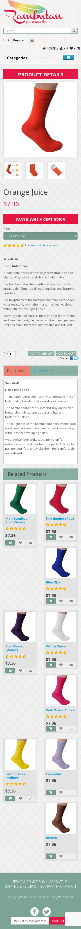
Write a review (48, 245)
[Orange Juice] (40, 119)
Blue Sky (53, 582)
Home (51, 48)
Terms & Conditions (29, 882)
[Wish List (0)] (71, 48)
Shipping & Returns (20, 886)
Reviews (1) (43, 370)
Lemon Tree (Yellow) (15, 776)
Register (19, 40)
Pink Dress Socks (60, 710)
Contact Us (58, 882)
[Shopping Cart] (78, 48)
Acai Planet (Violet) (14, 648)
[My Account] (63, 48)
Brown (51, 837)
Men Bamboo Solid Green (16, 520)
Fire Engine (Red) (60, 518)
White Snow (56, 646)
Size (8, 228)
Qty (5, 353)
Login (7, 40)
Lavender (54, 774)
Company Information (58, 886)
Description (17, 370)
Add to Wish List (41, 353)
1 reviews (31, 245)
